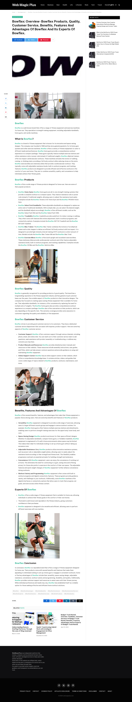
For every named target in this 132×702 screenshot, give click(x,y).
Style (86, 5)
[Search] (119, 5)
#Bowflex (15, 591)
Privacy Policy (25, 691)
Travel (100, 5)
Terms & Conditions (79, 691)
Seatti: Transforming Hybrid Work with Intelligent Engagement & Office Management (46, 630)
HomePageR (109, 5)
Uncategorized (17, 17)
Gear (58, 5)
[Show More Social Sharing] (53, 40)
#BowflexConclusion (54, 591)
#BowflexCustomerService (70, 591)
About (110, 691)
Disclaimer (93, 691)
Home (43, 5)
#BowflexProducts (56, 593)
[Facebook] (6, 98)
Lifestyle (79, 5)
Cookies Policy (46, 691)
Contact (36, 691)
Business (50, 5)
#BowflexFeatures (30, 593)
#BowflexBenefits (40, 591)
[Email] (6, 117)
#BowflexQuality (69, 593)
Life (71, 5)
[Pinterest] (6, 112)
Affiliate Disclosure (62, 691)
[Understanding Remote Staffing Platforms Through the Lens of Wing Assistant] (23, 618)
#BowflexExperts (18, 593)
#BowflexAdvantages (27, 591)
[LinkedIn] (6, 108)
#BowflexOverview (43, 593)
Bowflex (19, 123)
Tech (93, 5)
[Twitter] (6, 103)
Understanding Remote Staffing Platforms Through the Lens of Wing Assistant (22, 629)
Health (65, 5)
